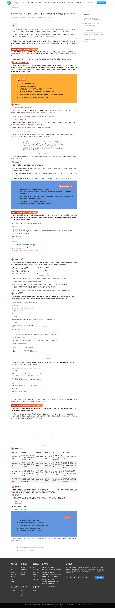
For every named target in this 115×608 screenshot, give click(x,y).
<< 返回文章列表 (14, 7)
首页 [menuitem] (24, 3)
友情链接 (99, 577)
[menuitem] (31, 2)
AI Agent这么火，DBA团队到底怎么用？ (28, 550)
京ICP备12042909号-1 (57, 606)
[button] (90, 3)
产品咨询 (101, 3)
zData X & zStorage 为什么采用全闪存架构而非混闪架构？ (32, 547)
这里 (47, 36)
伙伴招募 (62, 3)
